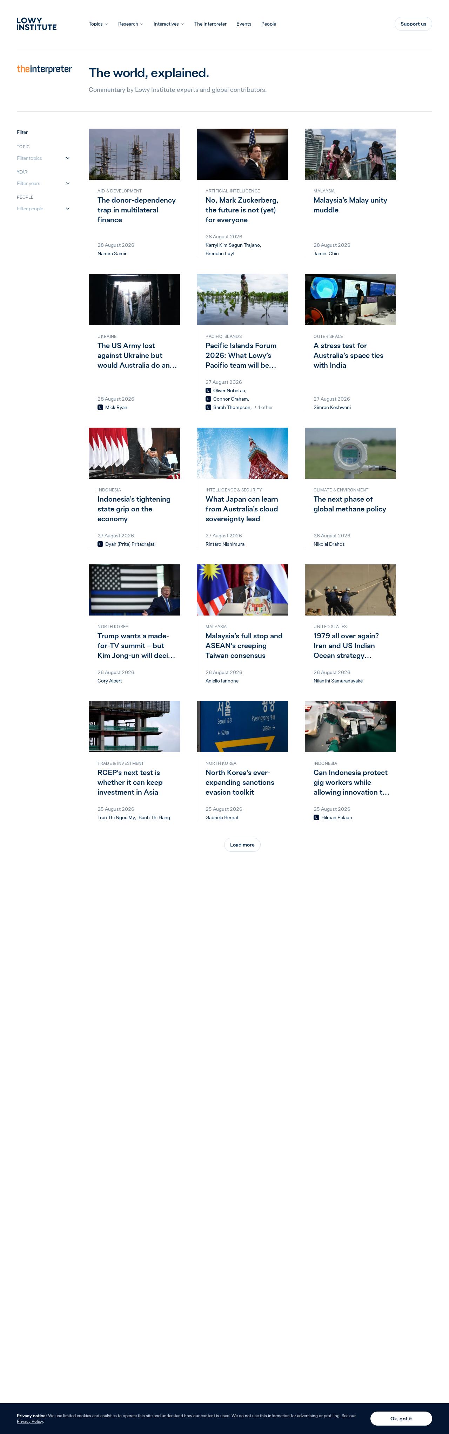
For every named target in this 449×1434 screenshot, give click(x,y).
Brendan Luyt (220, 253)
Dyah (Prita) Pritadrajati (130, 544)
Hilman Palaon (336, 817)
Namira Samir (112, 253)
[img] (100, 407)
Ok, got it (401, 1418)
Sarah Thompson (231, 407)
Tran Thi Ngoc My (116, 817)
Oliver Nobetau (229, 390)
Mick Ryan (116, 407)
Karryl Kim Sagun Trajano (233, 245)
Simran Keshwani (332, 407)
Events (244, 24)
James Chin (326, 253)
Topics (96, 24)
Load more (242, 845)
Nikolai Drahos (329, 544)
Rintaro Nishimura (225, 544)
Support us (413, 24)
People (268, 24)
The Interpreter (210, 24)
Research (128, 24)
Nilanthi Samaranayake (338, 681)
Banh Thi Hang (154, 817)
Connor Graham (230, 399)
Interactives (166, 24)
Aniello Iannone (222, 681)
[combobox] (40, 158)
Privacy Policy (30, 1421)
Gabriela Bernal (222, 817)
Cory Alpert (110, 681)
